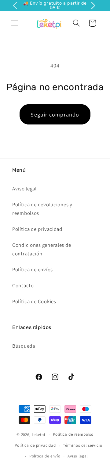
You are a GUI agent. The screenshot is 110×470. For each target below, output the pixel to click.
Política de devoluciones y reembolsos (42, 208)
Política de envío (45, 456)
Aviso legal (24, 188)
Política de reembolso (73, 434)
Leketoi (38, 434)
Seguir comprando (55, 114)
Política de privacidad (37, 229)
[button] (15, 23)
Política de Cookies (34, 301)
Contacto (23, 285)
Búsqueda (23, 345)
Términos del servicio (82, 445)
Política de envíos (32, 269)
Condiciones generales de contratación (41, 249)
